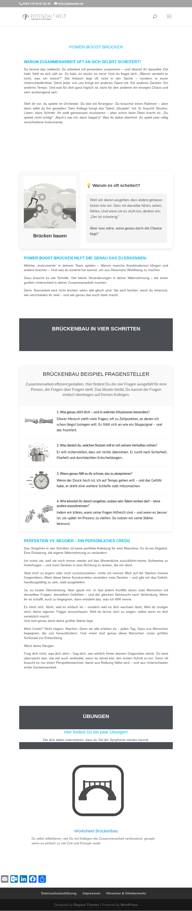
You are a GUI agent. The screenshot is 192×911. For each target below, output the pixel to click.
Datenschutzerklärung (59, 893)
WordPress (129, 905)
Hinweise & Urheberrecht (126, 893)
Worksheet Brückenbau (96, 831)
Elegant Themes (86, 905)
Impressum (91, 893)
